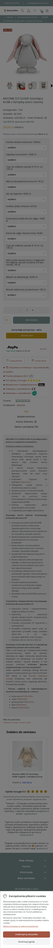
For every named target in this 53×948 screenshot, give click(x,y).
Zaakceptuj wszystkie (26, 934)
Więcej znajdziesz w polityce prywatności (20, 926)
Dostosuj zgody (26, 941)
